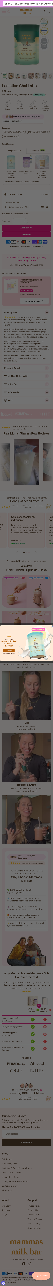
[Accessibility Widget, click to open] (3, 1283)
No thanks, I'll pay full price (9, 653)
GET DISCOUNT (9, 650)
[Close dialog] (51, 627)
